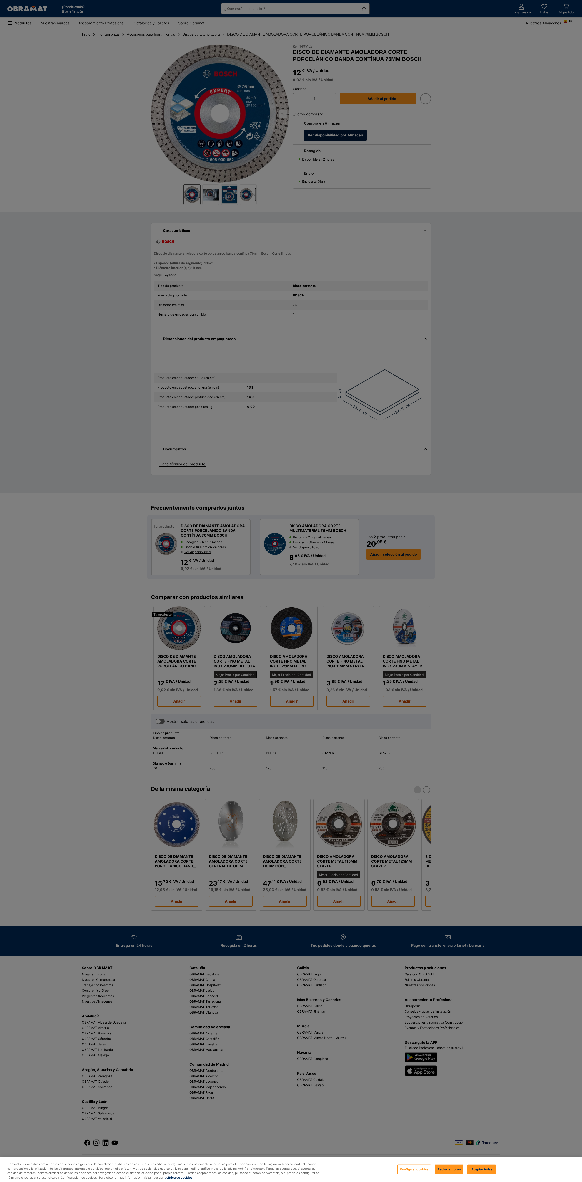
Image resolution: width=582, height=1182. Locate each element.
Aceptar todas (481, 1169)
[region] (291, 1169)
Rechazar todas (449, 1169)
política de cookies (178, 1177)
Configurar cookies (414, 1169)
